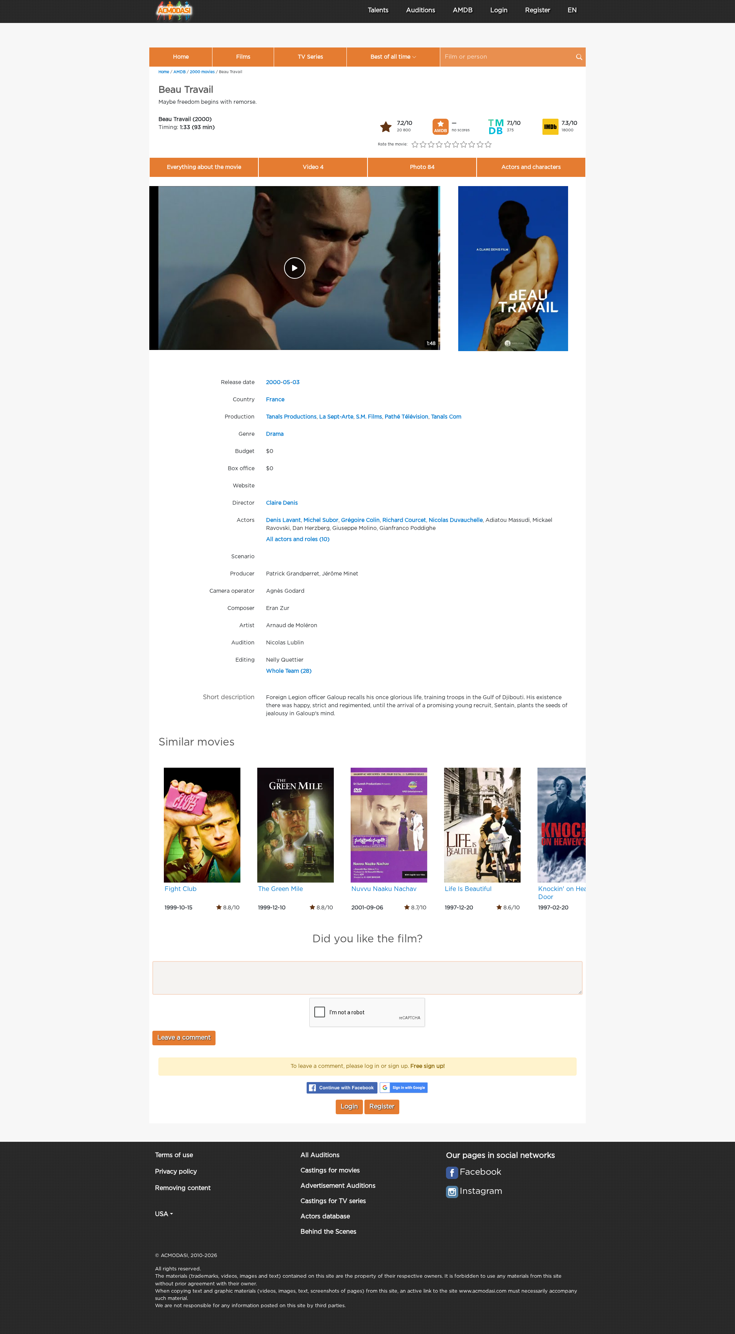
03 (296, 382)
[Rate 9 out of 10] (480, 145)
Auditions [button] (420, 10)
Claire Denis (282, 503)
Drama (275, 434)
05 (286, 382)
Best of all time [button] (390, 57)
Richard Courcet (404, 520)
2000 (273, 382)
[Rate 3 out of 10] (431, 145)
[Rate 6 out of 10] (455, 145)
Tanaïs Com (446, 417)
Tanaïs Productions (291, 417)
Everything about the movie (204, 167)
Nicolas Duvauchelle (456, 520)
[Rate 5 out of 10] (447, 145)
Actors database (325, 1217)
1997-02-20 (553, 908)
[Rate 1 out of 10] (415, 145)
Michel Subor (321, 520)
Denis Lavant (283, 520)
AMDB (463, 10)
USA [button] (161, 1214)
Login (499, 10)
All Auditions (320, 1155)
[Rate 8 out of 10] (472, 145)
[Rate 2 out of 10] (423, 145)
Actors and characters (531, 167)
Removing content (183, 1188)
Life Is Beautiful (468, 889)
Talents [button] (378, 10)
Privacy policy (176, 1172)
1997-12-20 (459, 908)
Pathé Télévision (406, 417)
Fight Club (181, 889)
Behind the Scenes (328, 1232)
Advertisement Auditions (338, 1186)
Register (537, 10)
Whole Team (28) (289, 671)
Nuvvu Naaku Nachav (383, 889)
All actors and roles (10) (298, 539)
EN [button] (572, 10)
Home (181, 57)
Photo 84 (422, 167)
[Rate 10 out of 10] (488, 145)
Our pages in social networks (500, 1155)
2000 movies (202, 72)
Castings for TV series (333, 1201)
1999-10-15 (179, 908)
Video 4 (313, 167)
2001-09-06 (367, 908)
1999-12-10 (272, 908)
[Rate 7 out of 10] (464, 145)
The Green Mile (280, 889)
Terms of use (174, 1155)
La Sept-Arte (336, 417)
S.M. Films (369, 417)
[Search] (579, 57)
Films (243, 57)
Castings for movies (330, 1171)
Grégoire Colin (360, 520)
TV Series (310, 57)
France (275, 399)
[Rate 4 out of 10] (439, 145)
